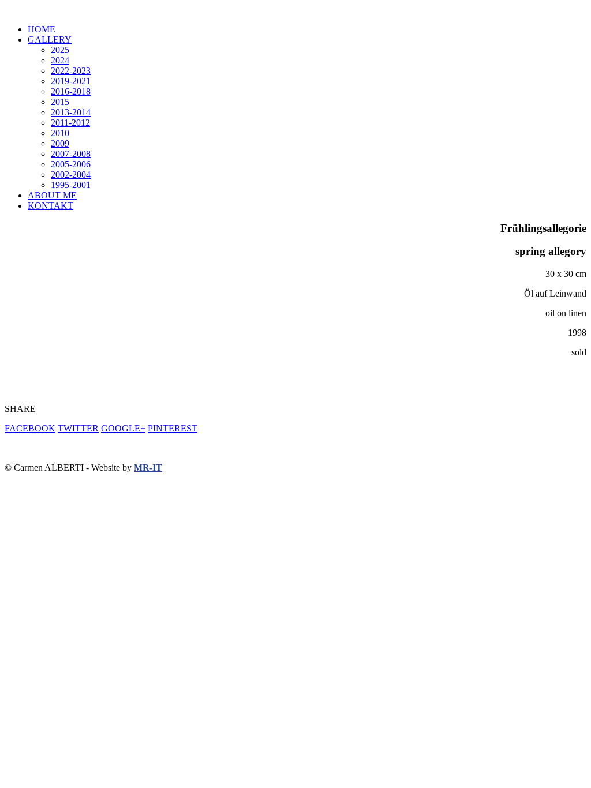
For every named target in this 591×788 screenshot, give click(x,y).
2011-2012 (70, 122)
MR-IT (148, 467)
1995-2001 (71, 185)
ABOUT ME (52, 195)
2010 (60, 133)
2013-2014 (71, 112)
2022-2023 (71, 71)
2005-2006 (71, 164)
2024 (60, 60)
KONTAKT (50, 206)
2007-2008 (71, 154)
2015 (60, 102)
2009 (60, 143)
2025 (60, 50)
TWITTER (78, 428)
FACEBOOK (30, 428)
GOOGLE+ (123, 428)
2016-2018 (71, 91)
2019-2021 (71, 81)
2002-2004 (71, 174)
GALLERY (50, 39)
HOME (41, 29)
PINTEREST (172, 428)
